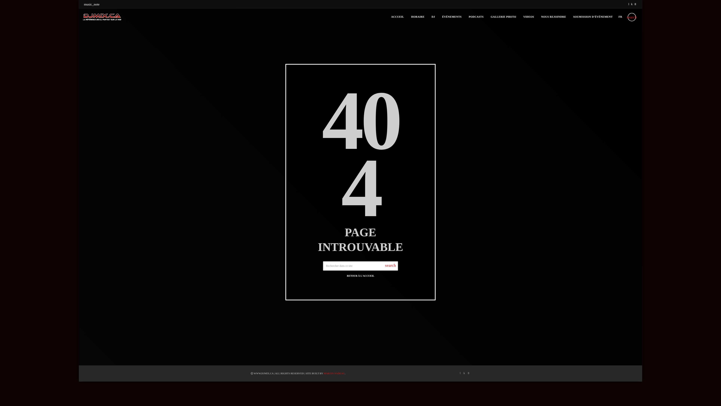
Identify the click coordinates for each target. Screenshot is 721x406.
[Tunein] (628, 4)
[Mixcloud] (632, 4)
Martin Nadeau (334, 373)
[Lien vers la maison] (102, 17)
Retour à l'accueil (360, 275)
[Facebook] (635, 4)
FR (620, 17)
